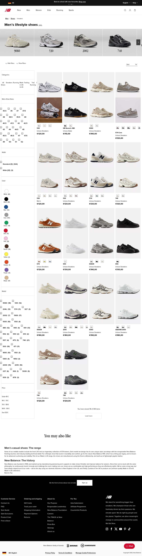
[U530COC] (65, 195)
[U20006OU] (123, 327)
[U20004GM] (128, 327)
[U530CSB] (55, 195)
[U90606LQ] (102, 261)
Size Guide (5, 510)
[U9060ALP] (91, 327)
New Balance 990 (99, 454)
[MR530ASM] (44, 195)
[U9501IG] (117, 261)
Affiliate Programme (78, 506)
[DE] (8, 2)
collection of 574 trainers (60, 452)
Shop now (82, 2)
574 (90, 198)
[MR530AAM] (39, 195)
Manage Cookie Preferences (86, 553)
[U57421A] (97, 195)
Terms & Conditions (65, 553)
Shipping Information (32, 510)
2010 (65, 330)
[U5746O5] (102, 195)
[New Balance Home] (8, 10)
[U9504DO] (65, 261)
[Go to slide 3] (71, 4)
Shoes (13, 18)
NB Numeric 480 (69, 128)
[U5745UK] (39, 261)
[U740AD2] (117, 195)
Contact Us (5, 503)
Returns (27, 517)
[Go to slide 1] (69, 4)
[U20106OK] (71, 327)
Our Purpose (52, 503)
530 (38, 128)
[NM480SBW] (65, 125)
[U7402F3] (71, 393)
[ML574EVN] (139, 128)
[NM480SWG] (71, 125)
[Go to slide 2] (70, 4)
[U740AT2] (39, 393)
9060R (91, 264)
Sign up (84, 483)
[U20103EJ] (65, 327)
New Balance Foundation (57, 510)
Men (6, 18)
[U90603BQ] (44, 327)
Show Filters (22, 63)
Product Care (6, 517)
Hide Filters (10, 63)
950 (64, 264)
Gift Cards (28, 503)
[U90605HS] (55, 327)
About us (50, 531)
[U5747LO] (50, 261)
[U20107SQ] (87, 327)
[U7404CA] (65, 393)
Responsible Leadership (56, 506)
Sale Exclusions (7, 514)
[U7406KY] (76, 393)
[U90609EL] (91, 261)
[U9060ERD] (97, 125)
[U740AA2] (123, 195)
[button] (130, 10)
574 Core (118, 133)
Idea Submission (77, 503)
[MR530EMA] (50, 125)
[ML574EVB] (123, 128)
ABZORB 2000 (120, 330)
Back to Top (8, 473)
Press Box (51, 524)
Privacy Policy (50, 553)
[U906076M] (39, 327)
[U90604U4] (97, 261)
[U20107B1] (76, 327)
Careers (50, 514)
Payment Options (30, 514)
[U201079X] (82, 327)
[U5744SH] (44, 261)
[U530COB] (71, 195)
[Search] (125, 10)
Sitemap (50, 528)
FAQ (2, 506)
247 (37, 452)
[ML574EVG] (134, 128)
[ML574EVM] (117, 128)
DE (13, 553)
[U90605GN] (50, 327)
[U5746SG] (91, 195)
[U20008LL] (117, 327)
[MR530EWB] (50, 195)
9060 (91, 128)
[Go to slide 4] (73, 4)
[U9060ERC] (91, 125)
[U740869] (82, 393)
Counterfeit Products (79, 510)
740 (116, 198)
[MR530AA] (44, 125)
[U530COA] (76, 195)
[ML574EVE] (128, 128)
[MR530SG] (39, 125)
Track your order (30, 506)
